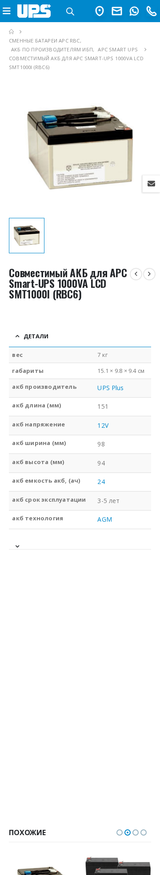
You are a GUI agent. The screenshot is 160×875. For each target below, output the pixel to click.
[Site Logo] (34, 11)
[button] (120, 832)
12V (102, 425)
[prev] (136, 274)
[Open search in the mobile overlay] (70, 11)
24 (100, 481)
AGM (104, 519)
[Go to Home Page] (11, 31)
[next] (149, 274)
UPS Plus (110, 387)
